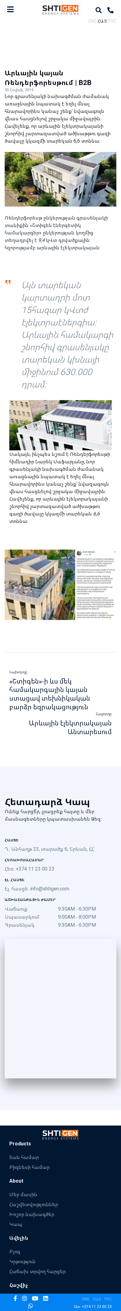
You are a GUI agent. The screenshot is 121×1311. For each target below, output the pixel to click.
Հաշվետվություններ (33, 1204)
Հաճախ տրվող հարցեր (37, 1271)
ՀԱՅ (102, 21)
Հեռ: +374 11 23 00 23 (29, 868)
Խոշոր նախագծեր (31, 1214)
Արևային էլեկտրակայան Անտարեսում (70, 727)
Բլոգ (14, 1251)
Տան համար (24, 1157)
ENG (92, 21)
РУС (112, 21)
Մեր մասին (23, 1194)
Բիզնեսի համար (29, 1167)
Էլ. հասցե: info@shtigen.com (37, 888)
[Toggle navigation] (10, 9)
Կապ (15, 1224)
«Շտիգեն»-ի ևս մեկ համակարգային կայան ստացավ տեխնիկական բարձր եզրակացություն (49, 694)
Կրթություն (22, 1261)
